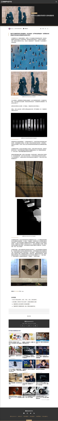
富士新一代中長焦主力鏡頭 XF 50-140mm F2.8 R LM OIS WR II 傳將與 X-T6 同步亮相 (42, 383)
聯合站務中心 (45, 416)
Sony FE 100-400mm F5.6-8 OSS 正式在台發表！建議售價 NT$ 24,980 (28, 383)
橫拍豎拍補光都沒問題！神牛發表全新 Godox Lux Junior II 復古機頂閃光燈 (15, 397)
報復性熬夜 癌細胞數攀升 (40, 369)
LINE (43, 28)
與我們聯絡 (38, 416)
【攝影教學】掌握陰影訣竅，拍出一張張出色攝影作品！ (24, 306)
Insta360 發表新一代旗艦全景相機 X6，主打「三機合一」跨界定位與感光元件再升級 (15, 370)
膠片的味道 (16, 291)
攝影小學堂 (29, 316)
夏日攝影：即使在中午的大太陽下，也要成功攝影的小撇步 (25, 301)
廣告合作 (20, 416)
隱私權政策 (32, 416)
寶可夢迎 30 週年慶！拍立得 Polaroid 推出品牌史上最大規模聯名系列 (15, 343)
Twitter (45, 28)
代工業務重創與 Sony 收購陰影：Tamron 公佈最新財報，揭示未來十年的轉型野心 (28, 356)
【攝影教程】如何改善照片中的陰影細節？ (21, 304)
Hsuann (12, 28)
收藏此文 (26, 28)
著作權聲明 (26, 416)
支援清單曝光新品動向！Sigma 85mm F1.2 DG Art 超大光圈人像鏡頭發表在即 (42, 397)
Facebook (41, 28)
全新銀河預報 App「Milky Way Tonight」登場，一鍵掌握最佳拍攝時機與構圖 (42, 356)
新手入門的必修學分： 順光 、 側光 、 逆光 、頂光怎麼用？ (25, 299)
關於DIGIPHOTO (13, 416)
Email (47, 28)
